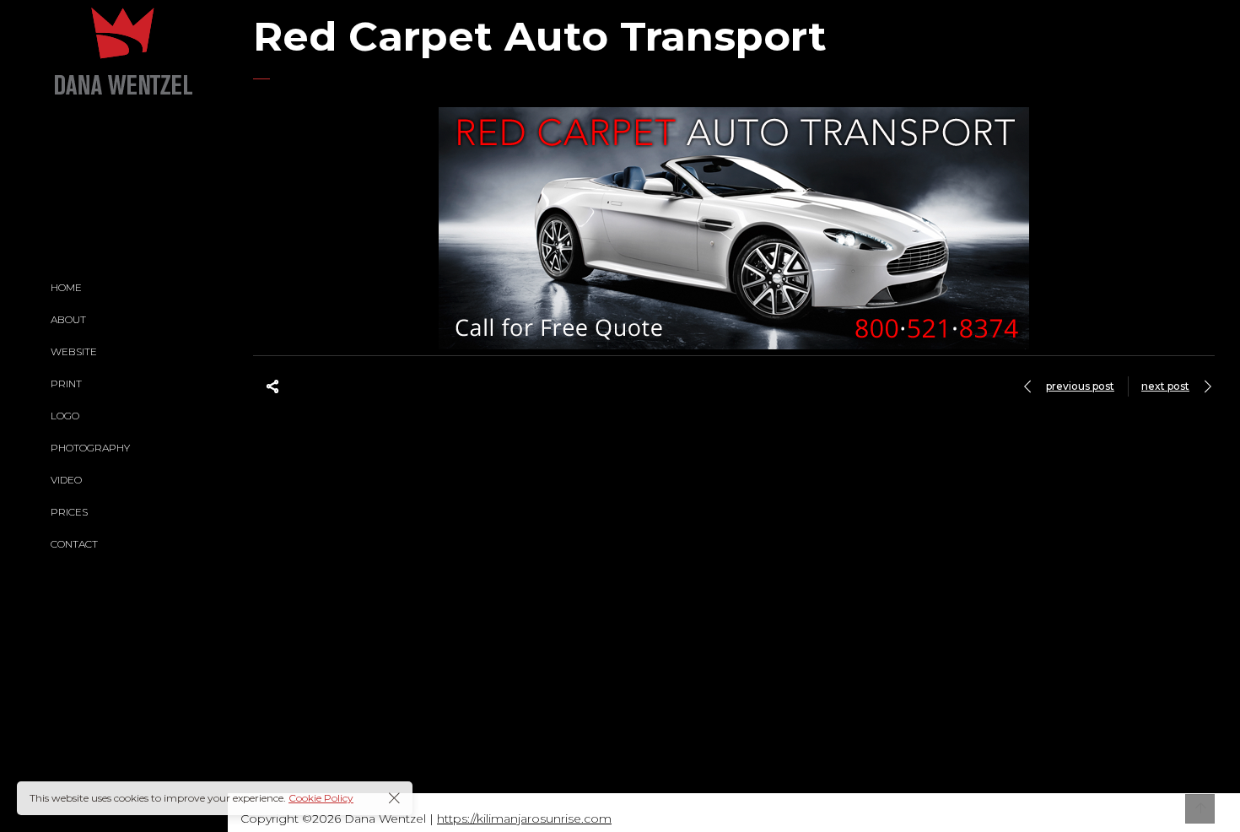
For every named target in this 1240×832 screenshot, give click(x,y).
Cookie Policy (320, 797)
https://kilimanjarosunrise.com (524, 818)
